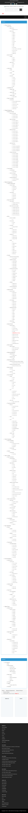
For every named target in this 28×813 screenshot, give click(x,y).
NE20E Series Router (15, 334)
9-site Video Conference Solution (6, 772)
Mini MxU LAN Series (15, 395)
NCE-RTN (13, 407)
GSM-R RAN (14, 588)
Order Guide (9, 674)
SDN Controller (12, 346)
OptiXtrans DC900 (14, 422)
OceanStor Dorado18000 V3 (16, 146)
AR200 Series (14, 295)
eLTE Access (12, 561)
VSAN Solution (14, 108)
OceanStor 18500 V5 (15, 120)
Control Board (14, 530)
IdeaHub (13, 515)
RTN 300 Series (14, 412)
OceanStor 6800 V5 (15, 126)
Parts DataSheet (8, 525)
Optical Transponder (15, 549)
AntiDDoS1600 (14, 262)
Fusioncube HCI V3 (15, 107)
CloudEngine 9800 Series (15, 213)
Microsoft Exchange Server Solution (7, 777)
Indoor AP (11, 228)
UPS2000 (13, 636)
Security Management (13, 286)
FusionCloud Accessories (15, 443)
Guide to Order (4, 796)
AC (12, 219)
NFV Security (14, 270)
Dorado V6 (13, 144)
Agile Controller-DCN (15, 349)
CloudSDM (13, 603)
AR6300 (13, 316)
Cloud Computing (8, 439)
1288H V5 (13, 32)
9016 (13, 65)
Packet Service (14, 552)
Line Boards (14, 548)
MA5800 (11, 533)
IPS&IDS (11, 282)
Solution (8, 451)
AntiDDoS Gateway (13, 259)
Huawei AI (11, 75)
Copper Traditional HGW (15, 401)
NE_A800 (13, 331)
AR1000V (13, 322)
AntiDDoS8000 (14, 267)
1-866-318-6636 (7, 2)
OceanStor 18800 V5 (15, 123)
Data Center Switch (10, 199)
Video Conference (12, 510)
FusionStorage (14, 171)
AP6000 (13, 249)
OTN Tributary (14, 551)
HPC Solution (14, 47)
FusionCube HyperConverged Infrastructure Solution (9, 761)
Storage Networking (13, 152)
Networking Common (11, 359)
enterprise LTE (9, 560)
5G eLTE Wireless (8, 558)
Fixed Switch (12, 192)
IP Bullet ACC (14, 476)
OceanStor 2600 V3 (15, 116)
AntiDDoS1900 (14, 265)
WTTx (13, 570)
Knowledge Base (4, 806)
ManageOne (14, 446)
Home (3, 690)
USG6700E (13, 279)
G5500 (13, 74)
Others (13, 86)
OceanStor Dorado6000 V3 (16, 150)
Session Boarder (12, 507)
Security (8, 255)
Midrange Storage (12, 129)
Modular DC (9, 639)
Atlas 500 (13, 83)
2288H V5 (13, 35)
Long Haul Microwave (15, 406)
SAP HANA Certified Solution (6, 751)
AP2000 (13, 244)
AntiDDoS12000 (14, 261)
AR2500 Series (14, 301)
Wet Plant (11, 371)
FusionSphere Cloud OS (5, 759)
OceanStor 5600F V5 (15, 138)
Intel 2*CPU (9, 26)
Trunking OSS (14, 579)
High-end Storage (12, 119)
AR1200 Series (14, 292)
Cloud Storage (9, 168)
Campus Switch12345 (11, 183)
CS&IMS (11, 594)
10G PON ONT (14, 391)
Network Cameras (13, 470)
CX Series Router (14, 328)
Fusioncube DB (14, 102)
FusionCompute (4, 785)
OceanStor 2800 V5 (15, 117)
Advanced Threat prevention (14, 256)
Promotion (9, 686)
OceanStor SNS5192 (15, 162)
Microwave (11, 680)
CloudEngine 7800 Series (15, 210)
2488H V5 (13, 59)
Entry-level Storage (13, 113)
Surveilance (3, 738)
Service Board (14, 531)
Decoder (13, 464)
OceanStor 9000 (14, 174)
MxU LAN (13, 385)
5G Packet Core (14, 600)
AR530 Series (14, 304)
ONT (10, 389)
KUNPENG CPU (10, 87)
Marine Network (10, 367)
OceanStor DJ (14, 180)
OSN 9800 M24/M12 (13, 543)
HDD (13, 473)
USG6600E (13, 277)
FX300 (13, 44)
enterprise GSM (10, 584)
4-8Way (11, 56)
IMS (13, 597)
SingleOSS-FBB (12, 356)
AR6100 (13, 313)
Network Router (19, 690)
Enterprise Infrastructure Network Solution (16, 361)
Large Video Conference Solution (6, 764)
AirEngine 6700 (14, 231)
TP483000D (14, 618)
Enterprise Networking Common (15, 364)
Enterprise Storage (10, 111)
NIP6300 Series (14, 283)
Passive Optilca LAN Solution (6, 748)
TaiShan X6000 (12, 95)
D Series (13, 485)
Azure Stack (14, 41)
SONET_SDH (12, 433)
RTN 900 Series (14, 415)
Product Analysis (10, 665)
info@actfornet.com (21, 2)
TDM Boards (14, 555)
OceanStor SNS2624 (15, 156)
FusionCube (12, 99)
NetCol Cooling (14, 651)
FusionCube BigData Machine (16, 101)
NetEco (13, 652)
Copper (11, 376)
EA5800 (11, 528)
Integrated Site (12, 621)
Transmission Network (11, 403)
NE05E (21, 698)
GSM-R (11, 585)
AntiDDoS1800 (14, 264)
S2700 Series (14, 195)
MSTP (13, 434)
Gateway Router (10, 289)
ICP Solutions (14, 503)
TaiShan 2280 (12, 89)
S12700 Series (14, 186)
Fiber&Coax (12, 380)
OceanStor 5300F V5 (15, 132)
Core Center (12, 201)
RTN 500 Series (14, 413)
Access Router (12, 291)
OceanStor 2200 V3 (15, 114)
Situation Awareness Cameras (16, 494)
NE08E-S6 (7, 698)
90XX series (12, 62)
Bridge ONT (14, 392)
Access (8, 527)
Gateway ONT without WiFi (16, 394)
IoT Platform (12, 504)
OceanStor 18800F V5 (15, 125)
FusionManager (4, 788)
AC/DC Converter (12, 609)
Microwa (11, 404)
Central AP (11, 225)
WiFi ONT (13, 398)
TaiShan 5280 (12, 92)
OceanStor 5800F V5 (15, 141)
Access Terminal (14, 563)
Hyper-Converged (10, 98)
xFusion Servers (8, 25)
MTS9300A (13, 624)
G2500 (13, 71)
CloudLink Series (14, 512)
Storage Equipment (8, 110)
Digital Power (7, 606)
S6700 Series (14, 198)
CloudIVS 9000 (14, 461)
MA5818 (11, 537)
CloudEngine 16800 (15, 204)
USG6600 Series (14, 276)
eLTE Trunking (12, 575)
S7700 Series (14, 189)
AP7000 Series (14, 250)
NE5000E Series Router (15, 337)
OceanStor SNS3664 (15, 159)
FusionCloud (12, 452)
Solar (10, 627)
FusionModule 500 (14, 645)
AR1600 (13, 310)
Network (3, 730)
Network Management (11, 352)
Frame (13, 379)
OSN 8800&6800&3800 (15, 428)
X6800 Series (14, 53)
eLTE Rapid (11, 572)
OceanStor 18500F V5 (15, 122)
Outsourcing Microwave (15, 410)
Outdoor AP (11, 234)
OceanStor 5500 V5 (15, 134)
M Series (13, 491)
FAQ (8, 664)
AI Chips (13, 77)
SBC (13, 509)
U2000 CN (11, 522)
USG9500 (13, 280)
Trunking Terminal (14, 582)
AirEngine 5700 (14, 235)
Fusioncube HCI (14, 105)
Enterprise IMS (12, 519)
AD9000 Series (14, 243)
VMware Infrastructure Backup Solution (7, 775)
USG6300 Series (14, 273)
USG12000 (13, 271)
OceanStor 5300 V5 (15, 131)
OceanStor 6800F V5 (15, 128)
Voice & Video (7, 455)
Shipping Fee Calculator (5, 804)
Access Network (10, 374)
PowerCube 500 (14, 630)
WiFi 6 (8, 216)
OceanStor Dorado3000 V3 (16, 147)
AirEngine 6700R (14, 237)
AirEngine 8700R (14, 238)
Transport (3, 737)
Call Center (11, 500)
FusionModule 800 (14, 648)
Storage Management (13, 177)
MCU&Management (15, 516)
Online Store (3, 799)
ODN (13, 386)
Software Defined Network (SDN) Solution (7, 753)
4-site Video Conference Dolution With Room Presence (9, 770)
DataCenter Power (10, 631)
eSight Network (14, 355)
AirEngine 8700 (14, 232)
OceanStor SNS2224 (15, 153)
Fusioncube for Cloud (15, 104)
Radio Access (14, 567)
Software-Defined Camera (14, 482)
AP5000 (13, 247)
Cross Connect (14, 545)
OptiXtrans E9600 (14, 425)
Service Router (12, 325)
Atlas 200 (13, 80)
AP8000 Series (14, 252)
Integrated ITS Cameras (15, 488)
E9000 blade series (15, 29)
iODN (13, 383)
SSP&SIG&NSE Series (15, 343)
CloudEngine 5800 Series (15, 207)
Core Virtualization (13, 591)
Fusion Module (12, 640)
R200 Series (14, 253)
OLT (13, 388)
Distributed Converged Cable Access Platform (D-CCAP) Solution (11, 746)
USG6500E (13, 274)
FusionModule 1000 (15, 642)
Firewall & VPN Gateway (14, 268)
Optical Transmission (13, 677)
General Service (14, 546)
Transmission (9, 542)
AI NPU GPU (9, 68)
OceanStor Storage (4, 791)
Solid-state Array (12, 143)
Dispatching (14, 576)
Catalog (8, 683)
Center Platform (12, 458)
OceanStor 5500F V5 (15, 135)
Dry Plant (11, 368)
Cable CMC (14, 382)
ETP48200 (13, 612)
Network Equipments (8, 182)
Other (13, 397)
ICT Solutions (7, 662)
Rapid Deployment (14, 573)
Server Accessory (14, 50)
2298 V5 (13, 38)
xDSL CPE (11, 400)
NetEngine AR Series (13, 307)
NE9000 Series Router (15, 340)
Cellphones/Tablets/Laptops (5, 740)
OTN (10, 419)
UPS (10, 633)
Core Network (9, 518)
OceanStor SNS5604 (15, 165)
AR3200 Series (14, 298)
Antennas (13, 222)
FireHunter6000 (14, 258)
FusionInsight (14, 449)
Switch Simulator (4, 783)
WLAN (11, 240)
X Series (13, 497)
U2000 (13, 358)
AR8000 (13, 319)
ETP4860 (13, 615)
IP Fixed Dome (14, 479)
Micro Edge (13, 467)
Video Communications (11, 498)
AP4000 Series (14, 246)
